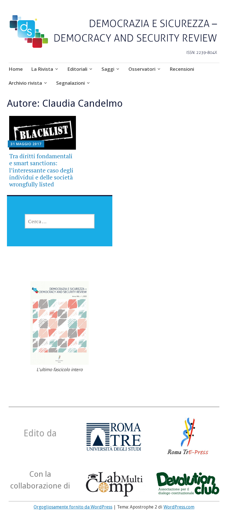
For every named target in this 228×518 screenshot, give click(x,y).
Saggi (107, 69)
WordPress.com (178, 507)
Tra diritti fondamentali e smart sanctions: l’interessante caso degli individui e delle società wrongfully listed (41, 170)
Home (16, 69)
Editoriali (77, 69)
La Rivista (42, 69)
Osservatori (141, 69)
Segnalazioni (70, 83)
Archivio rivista (25, 83)
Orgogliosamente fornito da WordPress (73, 507)
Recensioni (182, 69)
